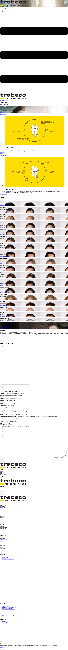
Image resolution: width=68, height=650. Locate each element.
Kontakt (3, 11)
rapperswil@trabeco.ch (4, 507)
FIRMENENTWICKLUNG (6, 328)
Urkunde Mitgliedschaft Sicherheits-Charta (9, 607)
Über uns (3, 10)
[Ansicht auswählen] (65, 456)
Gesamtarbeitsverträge (5, 613)
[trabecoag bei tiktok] (34, 640)
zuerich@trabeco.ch (3, 241)
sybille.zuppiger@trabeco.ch (4, 299)
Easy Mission (4, 614)
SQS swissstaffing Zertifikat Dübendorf (8, 609)
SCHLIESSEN (2, 153)
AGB (6, 194)
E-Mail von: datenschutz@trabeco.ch (8, 559)
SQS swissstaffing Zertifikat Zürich (7, 608)
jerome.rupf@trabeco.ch (4, 205)
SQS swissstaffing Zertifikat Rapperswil (8, 610)
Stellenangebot (4, 8)
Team (3, 9)
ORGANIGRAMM (5, 327)
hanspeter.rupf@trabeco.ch (4, 310)
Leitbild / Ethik (4, 621)
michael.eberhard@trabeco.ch (5, 270)
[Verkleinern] (65, 453)
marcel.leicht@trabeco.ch (4, 234)
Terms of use (50, 457)
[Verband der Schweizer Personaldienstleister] (9, 429)
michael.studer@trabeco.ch (4, 212)
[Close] (2, 144)
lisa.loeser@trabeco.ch (3, 227)
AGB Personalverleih (5, 557)
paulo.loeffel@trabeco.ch (4, 285)
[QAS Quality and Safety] (4, 433)
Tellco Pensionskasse (5, 606)
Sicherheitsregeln (5, 622)
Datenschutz (4, 558)
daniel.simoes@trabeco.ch (4, 256)
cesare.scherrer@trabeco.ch (4, 305)
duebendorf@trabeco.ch (4, 263)
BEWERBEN (2, 112)
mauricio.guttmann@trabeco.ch (5, 292)
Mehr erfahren (2, 647)
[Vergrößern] (65, 451)
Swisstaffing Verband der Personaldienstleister (9, 615)
